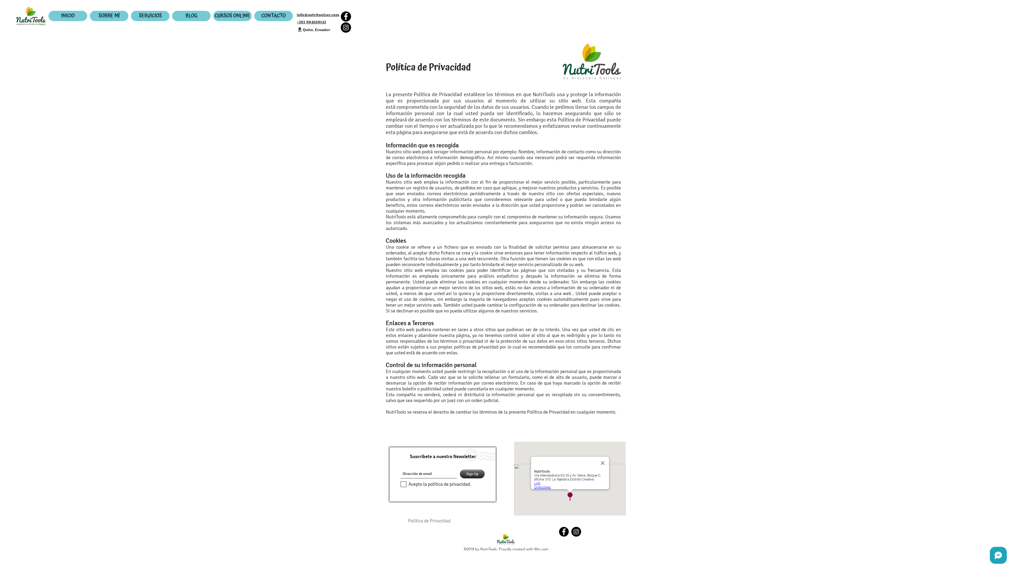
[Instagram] (346, 27)
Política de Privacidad (429, 520)
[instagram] (576, 532)
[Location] (300, 29)
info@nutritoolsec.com (318, 15)
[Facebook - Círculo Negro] (564, 532)
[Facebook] (346, 16)
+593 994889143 (311, 22)
